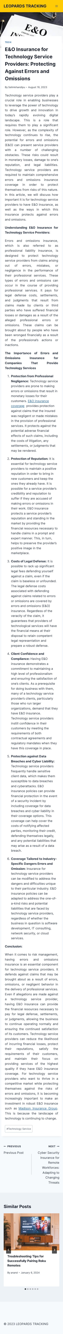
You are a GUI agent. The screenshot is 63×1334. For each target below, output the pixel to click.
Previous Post (14, 1150)
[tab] (25, 1289)
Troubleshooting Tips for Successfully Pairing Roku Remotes (26, 1260)
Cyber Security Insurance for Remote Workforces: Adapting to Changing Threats (48, 1164)
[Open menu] (56, 6)
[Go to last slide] (8, 1250)
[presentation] (31, 1231)
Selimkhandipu (16, 87)
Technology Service (19, 1128)
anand (14, 1272)
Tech (8, 42)
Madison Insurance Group (38, 1108)
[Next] (54, 1250)
